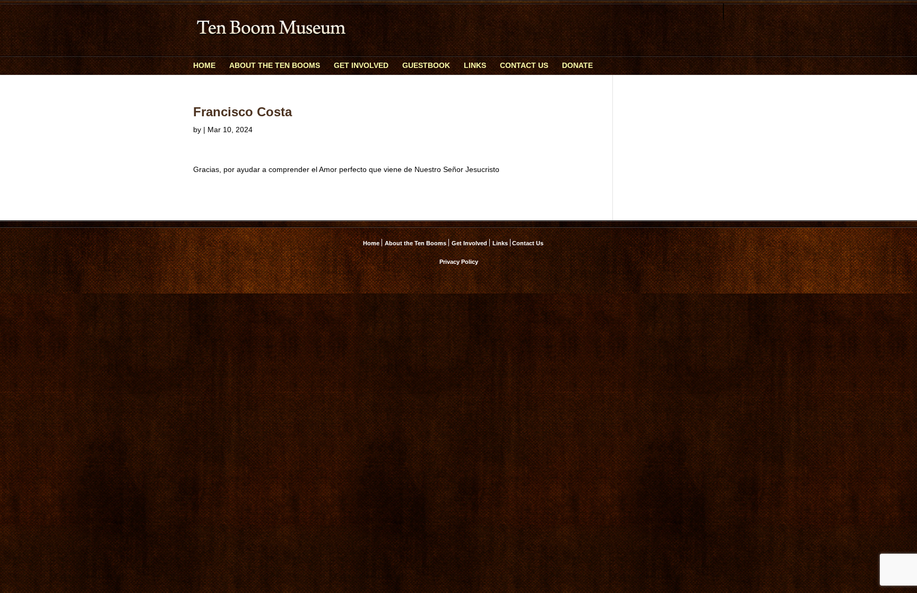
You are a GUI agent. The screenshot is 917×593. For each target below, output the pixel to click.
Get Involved (361, 65)
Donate (577, 65)
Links (475, 65)
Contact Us (524, 65)
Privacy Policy (458, 262)
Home (204, 65)
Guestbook (426, 65)
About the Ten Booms (274, 65)
